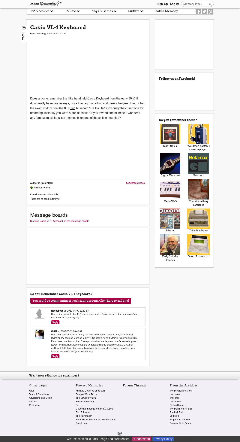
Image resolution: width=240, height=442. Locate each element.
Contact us (34, 405)
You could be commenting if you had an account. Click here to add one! (80, 300)
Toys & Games (103, 11)
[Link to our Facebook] (198, 11)
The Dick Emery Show (181, 390)
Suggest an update (136, 183)
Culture (134, 11)
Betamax (198, 175)
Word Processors (198, 256)
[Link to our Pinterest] (210, 11)
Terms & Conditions (39, 394)
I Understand (141, 438)
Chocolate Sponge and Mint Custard (94, 408)
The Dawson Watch (86, 398)
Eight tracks (170, 146)
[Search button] (210, 4)
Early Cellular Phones (170, 258)
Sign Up (162, 4)
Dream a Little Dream (180, 423)
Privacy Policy (163, 438)
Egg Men (174, 416)
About (32, 390)
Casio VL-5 (170, 201)
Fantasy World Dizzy (86, 394)
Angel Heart (82, 423)
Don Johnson (83, 412)
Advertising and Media (40, 398)
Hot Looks (175, 394)
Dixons (170, 230)
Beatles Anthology (85, 401)
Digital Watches (170, 175)
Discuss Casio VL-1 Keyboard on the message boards (59, 221)
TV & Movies (40, 11)
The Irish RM (176, 412)
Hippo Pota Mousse (180, 419)
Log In (174, 4)
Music (72, 11)
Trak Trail (174, 398)
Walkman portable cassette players (198, 148)
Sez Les (80, 405)
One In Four (176, 401)
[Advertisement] (88, 68)
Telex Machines (198, 230)
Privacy (33, 401)
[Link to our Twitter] (204, 11)
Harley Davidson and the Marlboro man (96, 419)
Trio (72, 108)
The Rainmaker (84, 416)
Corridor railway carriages (198, 203)
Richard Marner (178, 405)
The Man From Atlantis (181, 408)
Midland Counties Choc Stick (90, 390)
